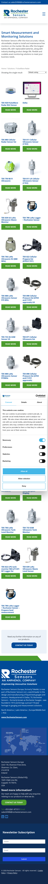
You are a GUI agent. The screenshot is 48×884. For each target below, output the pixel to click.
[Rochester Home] (16, 13)
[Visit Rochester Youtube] (6, 816)
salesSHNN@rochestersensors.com (26, 2)
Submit (24, 859)
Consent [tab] (8, 402)
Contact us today (24, 645)
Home (3, 68)
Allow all (24, 471)
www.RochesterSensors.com (14, 717)
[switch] (42, 447)
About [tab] (39, 402)
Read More (10, 110)
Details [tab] (24, 402)
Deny (24, 486)
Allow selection (24, 479)
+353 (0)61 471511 (12, 809)
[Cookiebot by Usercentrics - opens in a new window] (35, 396)
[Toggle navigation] (44, 14)
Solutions (11, 68)
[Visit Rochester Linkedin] (2, 816)
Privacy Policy (12, 873)
